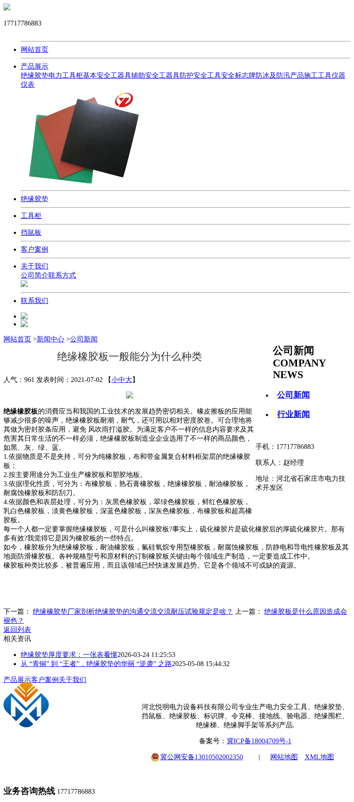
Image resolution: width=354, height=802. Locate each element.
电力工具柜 (65, 75)
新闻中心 (50, 339)
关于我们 (34, 266)
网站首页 (34, 49)
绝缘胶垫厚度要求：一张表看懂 (69, 654)
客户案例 (34, 249)
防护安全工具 (200, 75)
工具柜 (31, 215)
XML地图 (319, 757)
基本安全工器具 (107, 75)
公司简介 (34, 275)
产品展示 (34, 66)
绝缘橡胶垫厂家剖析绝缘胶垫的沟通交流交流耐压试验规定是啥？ (133, 611)
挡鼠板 (31, 232)
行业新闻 (293, 414)
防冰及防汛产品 (280, 75)
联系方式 (62, 275)
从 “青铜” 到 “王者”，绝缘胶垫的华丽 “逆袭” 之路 (96, 663)
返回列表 (17, 629)
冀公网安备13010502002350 (201, 757)
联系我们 (34, 300)
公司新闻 (293, 394)
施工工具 (318, 75)
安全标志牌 (238, 75)
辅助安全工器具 (155, 75)
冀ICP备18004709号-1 (259, 741)
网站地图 (284, 757)
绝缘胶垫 (34, 75)
